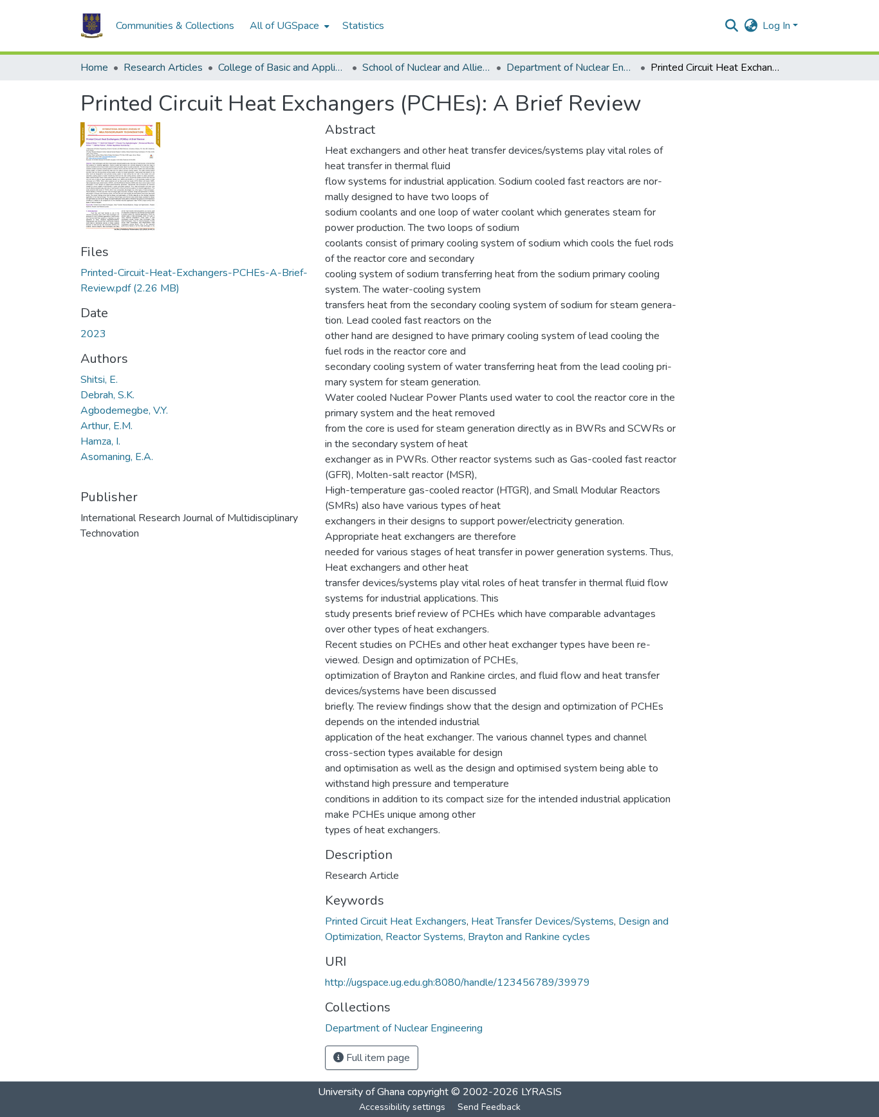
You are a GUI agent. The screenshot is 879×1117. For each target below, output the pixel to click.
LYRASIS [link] (541, 1092)
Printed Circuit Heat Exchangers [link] (396, 921)
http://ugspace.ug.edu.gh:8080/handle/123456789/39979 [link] (457, 982)
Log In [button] (778, 26)
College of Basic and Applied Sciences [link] (282, 67)
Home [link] (94, 67)
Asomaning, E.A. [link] (116, 457)
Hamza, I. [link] (100, 441)
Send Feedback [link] (489, 1107)
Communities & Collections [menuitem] (175, 26)
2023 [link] (93, 334)
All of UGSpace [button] (284, 26)
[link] (195, 280)
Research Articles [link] (163, 67)
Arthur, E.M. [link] (106, 426)
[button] (91, 26)
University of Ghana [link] (361, 1092)
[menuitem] (288, 25)
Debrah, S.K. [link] (107, 395)
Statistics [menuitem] (363, 26)
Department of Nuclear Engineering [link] (570, 67)
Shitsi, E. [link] (99, 380)
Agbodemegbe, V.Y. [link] (124, 410)
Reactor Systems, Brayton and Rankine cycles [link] (487, 937)
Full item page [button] (377, 1058)
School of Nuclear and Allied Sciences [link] (426, 67)
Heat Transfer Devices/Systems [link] (542, 921)
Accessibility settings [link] (402, 1107)
